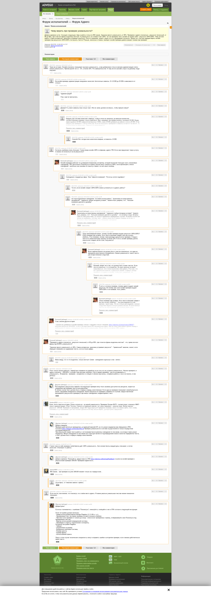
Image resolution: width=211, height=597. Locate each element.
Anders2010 (53, 402)
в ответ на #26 (82, 480)
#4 (56, 154)
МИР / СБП (117, 556)
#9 (67, 179)
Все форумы (47, 14)
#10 (74, 190)
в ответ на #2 (87, 91)
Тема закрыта (50, 59)
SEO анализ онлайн (83, 566)
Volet (115, 560)
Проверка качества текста (85, 568)
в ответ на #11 (110, 211)
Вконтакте (150, 563)
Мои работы (80, 579)
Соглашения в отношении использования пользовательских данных (105, 591)
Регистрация (157, 5)
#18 (52, 378)
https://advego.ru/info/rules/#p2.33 (73, 428)
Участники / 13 (90, 59)
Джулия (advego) (61, 384)
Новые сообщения (62, 14)
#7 (51, 351)
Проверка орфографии (161, 1)
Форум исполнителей (58, 26)
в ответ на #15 (126, 284)
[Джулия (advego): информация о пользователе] (51, 386)
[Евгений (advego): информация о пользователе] (56, 162)
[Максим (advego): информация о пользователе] (51, 505)
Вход (166, 5)
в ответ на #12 (109, 232)
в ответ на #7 (81, 358)
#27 (74, 141)
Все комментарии (108, 59)
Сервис (84, 10)
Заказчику (62, 10)
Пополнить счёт (49, 583)
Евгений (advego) (67, 161)
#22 (68, 131)
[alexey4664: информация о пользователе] (46, 471)
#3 (62, 99)
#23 (57, 395)
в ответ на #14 (120, 263)
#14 (90, 257)
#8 (56, 362)
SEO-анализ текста (134, 1)
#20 (52, 450)
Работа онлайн (81, 577)
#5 (56, 333)
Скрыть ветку (57, 73)
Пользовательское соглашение (151, 579)
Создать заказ (146, 9)
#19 (52, 416)
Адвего (47, 26)
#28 (58, 485)
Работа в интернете (49, 10)
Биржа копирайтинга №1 (67, 5)
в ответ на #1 (81, 79)
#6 (62, 168)
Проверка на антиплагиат (118, 1)
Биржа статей (80, 556)
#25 (58, 463)
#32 (58, 541)
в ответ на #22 (99, 137)
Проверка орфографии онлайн (86, 563)
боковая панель (171, 27)
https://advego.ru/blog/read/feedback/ (103, 459)
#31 (52, 497)
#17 (101, 313)
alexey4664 (53, 470)
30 (54, 47)
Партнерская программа (149, 585)
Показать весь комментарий (75, 128)
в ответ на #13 (121, 249)
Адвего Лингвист (147, 1)
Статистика (47, 585)
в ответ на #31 (88, 504)
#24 (58, 438)
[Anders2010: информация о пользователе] (45, 404)
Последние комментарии (70, 59)
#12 (79, 225)
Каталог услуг (104, 1)
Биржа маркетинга (92, 1)
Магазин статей (74, 10)
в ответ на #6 (92, 175)
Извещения (47, 581)
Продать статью (81, 581)
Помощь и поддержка (160, 10)
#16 (101, 292)
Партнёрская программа (98, 10)
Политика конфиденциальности (151, 581)
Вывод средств (81, 585)
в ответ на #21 (93, 116)
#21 (63, 110)
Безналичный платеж (121, 563)
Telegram (150, 557)
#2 (56, 85)
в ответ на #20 (89, 457)
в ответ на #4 (93, 161)
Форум (110, 10)
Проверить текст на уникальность (87, 561)
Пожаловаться (129, 45)
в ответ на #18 (88, 384)
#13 (85, 243)
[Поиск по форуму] (167, 23)
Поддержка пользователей (149, 583)
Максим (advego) (61, 504)
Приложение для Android (155, 568)
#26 (52, 474)
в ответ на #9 (98, 186)
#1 (51, 73)
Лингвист (114, 585)
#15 (96, 277)
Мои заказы (47, 579)
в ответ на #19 (89, 423)
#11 (74, 204)
